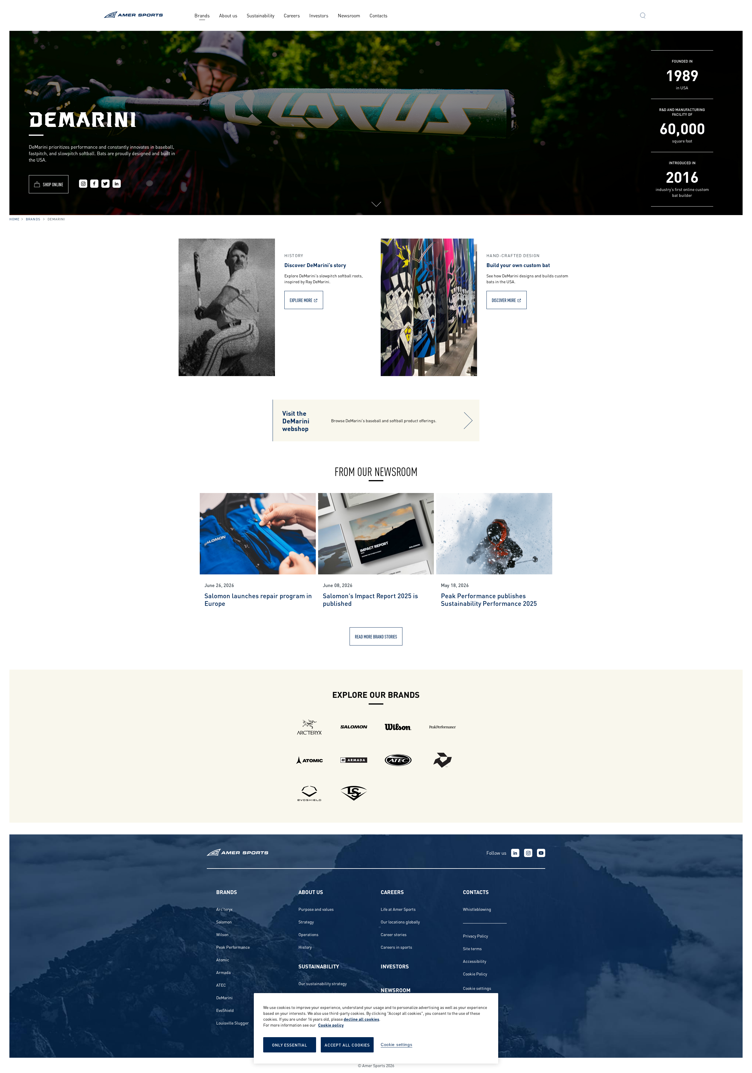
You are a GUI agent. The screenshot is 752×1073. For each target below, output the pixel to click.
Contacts (378, 15)
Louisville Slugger (232, 1022)
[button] (643, 16)
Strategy (306, 921)
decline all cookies (361, 1018)
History (305, 946)
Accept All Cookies (347, 1044)
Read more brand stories (376, 636)
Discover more (504, 300)
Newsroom (349, 15)
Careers (292, 15)
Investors (318, 15)
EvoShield (225, 1010)
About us (228, 15)
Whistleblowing (477, 909)
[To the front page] (134, 15)
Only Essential (289, 1044)
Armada (223, 972)
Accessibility (474, 961)
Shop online (53, 184)
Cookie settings (477, 988)
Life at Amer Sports (398, 909)
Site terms (472, 948)
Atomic (222, 959)
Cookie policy (331, 1024)
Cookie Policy (475, 973)
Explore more (301, 300)
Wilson (222, 934)
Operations (308, 934)
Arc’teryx (224, 909)
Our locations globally (400, 921)
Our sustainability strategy (322, 983)
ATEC (221, 984)
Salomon (224, 921)
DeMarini (224, 997)
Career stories (394, 934)
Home (14, 219)
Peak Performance (233, 946)
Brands (202, 15)
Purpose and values (316, 909)
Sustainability (260, 15)
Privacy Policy (475, 935)
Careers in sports (396, 946)
